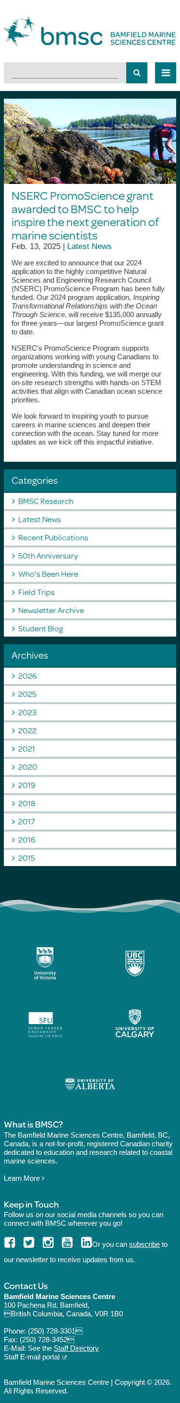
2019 (27, 785)
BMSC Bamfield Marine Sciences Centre (90, 31)
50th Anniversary (48, 555)
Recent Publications (53, 537)
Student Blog (40, 628)
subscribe (144, 1244)
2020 (27, 767)
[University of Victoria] (45, 963)
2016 (27, 839)
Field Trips (36, 592)
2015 (26, 858)
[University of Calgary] (135, 1023)
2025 (27, 694)
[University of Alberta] (90, 1084)
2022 (27, 730)
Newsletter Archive (51, 610)
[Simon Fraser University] (45, 1023)
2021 (26, 748)
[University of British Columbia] (135, 963)
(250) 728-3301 (55, 1331)
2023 (27, 712)
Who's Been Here (48, 574)
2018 (27, 803)
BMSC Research (45, 501)
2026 (27, 676)
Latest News (89, 246)
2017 (26, 821)
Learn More (23, 1178)
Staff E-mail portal (32, 1357)
